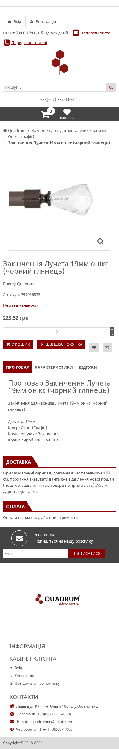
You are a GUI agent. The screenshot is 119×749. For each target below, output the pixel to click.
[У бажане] (94, 347)
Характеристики (54, 367)
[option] (59, 199)
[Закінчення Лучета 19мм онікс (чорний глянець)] (100, 241)
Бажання (67, 117)
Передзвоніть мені (29, 42)
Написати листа (95, 33)
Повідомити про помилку (37, 683)
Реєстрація (24, 675)
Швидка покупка (63, 344)
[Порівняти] (107, 347)
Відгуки (88, 367)
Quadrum (26, 283)
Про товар (17, 367)
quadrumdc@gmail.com (51, 721)
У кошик (21, 344)
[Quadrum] (59, 62)
